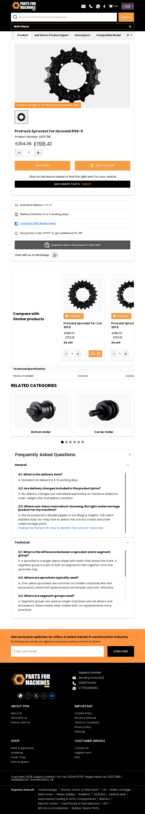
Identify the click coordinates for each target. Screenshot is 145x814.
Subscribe (120, 651)
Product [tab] (22, 35)
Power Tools (18, 757)
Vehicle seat (117, 794)
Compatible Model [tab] (108, 35)
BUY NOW (42, 165)
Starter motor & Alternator (80, 790)
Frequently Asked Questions (45, 455)
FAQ (77, 757)
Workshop (17, 752)
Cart (115, 6)
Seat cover (45, 794)
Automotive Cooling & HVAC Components (67, 799)
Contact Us (82, 748)
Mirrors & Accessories (53, 808)
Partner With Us (20, 722)
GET (106, 803)
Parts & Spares (20, 762)
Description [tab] (82, 35)
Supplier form (83, 752)
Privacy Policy (83, 727)
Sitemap (80, 731)
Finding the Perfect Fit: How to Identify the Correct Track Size (60, 528)
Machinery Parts (72, 184)
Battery (104, 799)
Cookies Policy (83, 713)
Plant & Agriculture (22, 748)
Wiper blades (66, 794)
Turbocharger (47, 790)
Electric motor (48, 803)
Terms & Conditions (87, 722)
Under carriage (119, 790)
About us (16, 713)
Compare (74, 316)
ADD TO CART (105, 165)
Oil (104, 790)
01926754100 (87, 683)
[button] (62, 442)
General (21, 465)
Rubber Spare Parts (85, 808)
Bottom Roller (41, 432)
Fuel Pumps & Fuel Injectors (81, 803)
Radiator (84, 794)
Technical (22, 542)
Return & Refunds (85, 718)
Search (126, 17)
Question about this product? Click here (76, 245)
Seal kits (99, 794)
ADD (93, 353)
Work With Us (19, 718)
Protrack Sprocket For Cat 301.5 (82, 325)
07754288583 (88, 688)
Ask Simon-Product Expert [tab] (51, 35)
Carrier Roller (104, 432)
